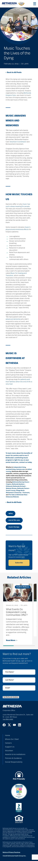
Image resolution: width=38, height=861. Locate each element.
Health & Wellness (22, 587)
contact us (23, 462)
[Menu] (35, 3)
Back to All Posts (14, 72)
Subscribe (19, 563)
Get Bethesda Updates (10, 697)
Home (7, 735)
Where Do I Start (12, 739)
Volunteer (9, 751)
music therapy (13, 527)
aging (10, 513)
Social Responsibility (13, 762)
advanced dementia (13, 319)
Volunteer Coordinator (18, 142)
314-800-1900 (8, 719)
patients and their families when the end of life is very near (19, 382)
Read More (10, 640)
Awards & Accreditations (15, 754)
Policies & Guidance (13, 758)
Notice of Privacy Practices (11, 852)
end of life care (14, 520)
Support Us (9, 747)
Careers (8, 743)
